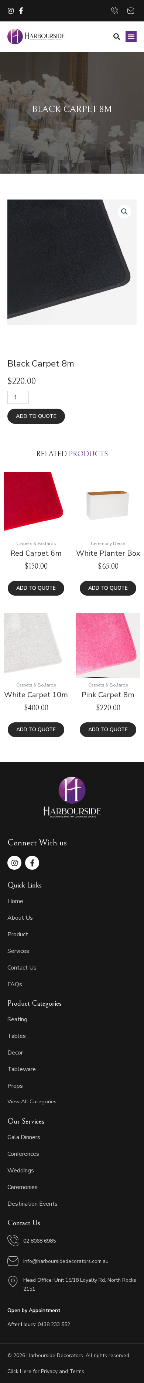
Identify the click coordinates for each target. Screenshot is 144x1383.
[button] (131, 36)
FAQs (14, 984)
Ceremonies (22, 1187)
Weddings (20, 1170)
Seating (17, 1019)
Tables (16, 1036)
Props (15, 1086)
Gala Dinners (23, 1137)
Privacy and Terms (62, 1371)
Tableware (21, 1069)
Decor (15, 1052)
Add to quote (36, 416)
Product (17, 934)
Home (15, 901)
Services (18, 951)
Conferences (23, 1154)
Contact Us (22, 967)
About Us (20, 918)
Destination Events (32, 1203)
